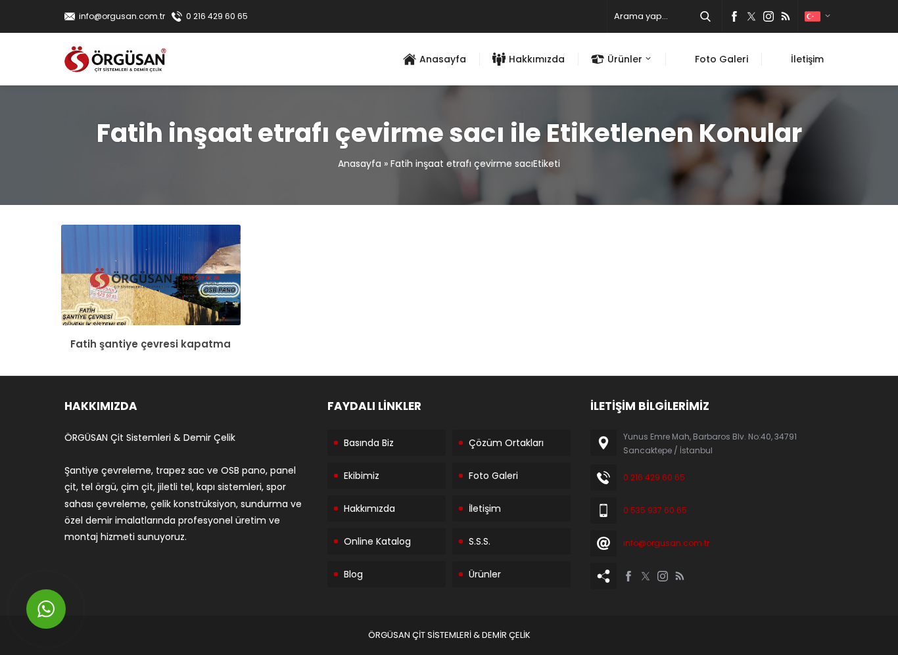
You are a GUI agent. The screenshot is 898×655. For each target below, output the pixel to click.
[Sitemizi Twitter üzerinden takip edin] (751, 16)
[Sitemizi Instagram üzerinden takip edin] (768, 16)
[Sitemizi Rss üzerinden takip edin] (785, 16)
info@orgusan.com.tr (122, 16)
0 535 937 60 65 (655, 510)
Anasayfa (359, 163)
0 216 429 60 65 (217, 16)
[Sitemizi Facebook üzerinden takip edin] (734, 16)
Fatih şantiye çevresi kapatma (150, 344)
